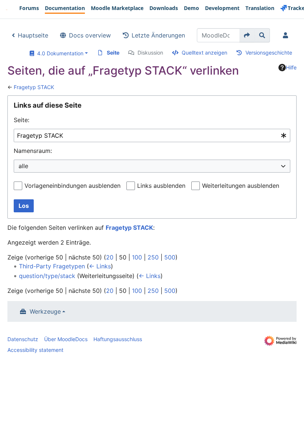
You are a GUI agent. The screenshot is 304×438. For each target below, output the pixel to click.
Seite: (21, 120)
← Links (100, 266)
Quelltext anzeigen (204, 52)
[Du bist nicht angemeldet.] (287, 35)
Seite (113, 52)
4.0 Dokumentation (58, 53)
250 (153, 257)
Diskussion (150, 52)
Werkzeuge (45, 311)
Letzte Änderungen (158, 35)
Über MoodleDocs (65, 339)
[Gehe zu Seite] (247, 35)
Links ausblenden (161, 185)
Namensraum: (33, 150)
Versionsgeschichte (268, 52)
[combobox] (152, 136)
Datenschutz (22, 339)
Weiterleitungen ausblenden (240, 185)
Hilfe (291, 67)
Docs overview (90, 35)
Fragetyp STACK (34, 87)
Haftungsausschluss (117, 339)
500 (169, 257)
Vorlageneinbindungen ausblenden (72, 185)
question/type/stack (47, 276)
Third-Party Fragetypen (52, 266)
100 (137, 257)
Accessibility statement (35, 350)
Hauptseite (33, 35)
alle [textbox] (23, 166)
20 (109, 257)
